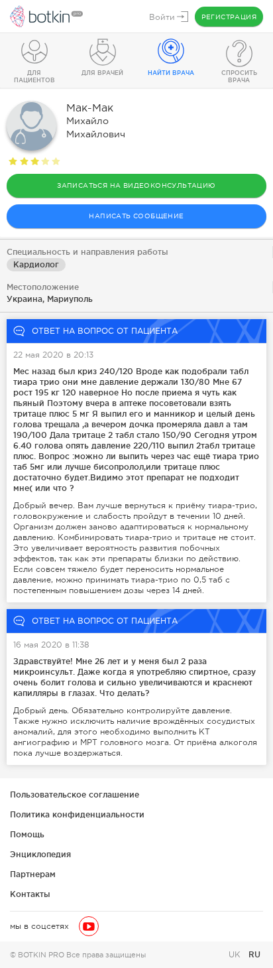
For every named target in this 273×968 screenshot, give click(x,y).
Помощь (27, 834)
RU (254, 954)
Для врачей (102, 73)
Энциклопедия (40, 854)
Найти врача (171, 73)
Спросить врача (239, 77)
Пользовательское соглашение (74, 794)
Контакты (30, 894)
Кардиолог (36, 264)
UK (236, 954)
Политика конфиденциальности (77, 814)
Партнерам (33, 874)
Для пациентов (34, 77)
